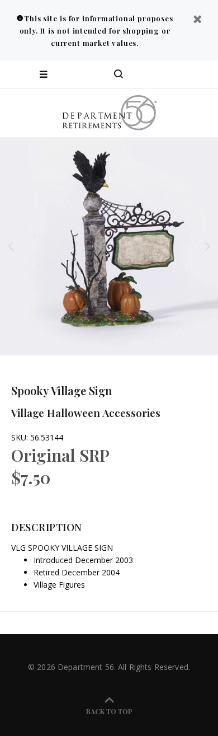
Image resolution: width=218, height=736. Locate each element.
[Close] (197, 20)
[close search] (200, 74)
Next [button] (207, 246)
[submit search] (164, 74)
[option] (109, 246)
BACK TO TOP (109, 711)
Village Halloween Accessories (85, 412)
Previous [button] (10, 246)
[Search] (118, 74)
